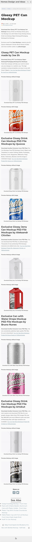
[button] (30, 2)
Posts (8, 8)
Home (3, 8)
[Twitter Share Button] (17, 492)
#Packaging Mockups (8, 25)
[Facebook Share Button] (14, 492)
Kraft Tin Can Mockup (9, 519)
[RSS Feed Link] (16, 539)
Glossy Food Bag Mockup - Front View (14, 503)
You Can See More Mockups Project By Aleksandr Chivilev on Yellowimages (15, 248)
